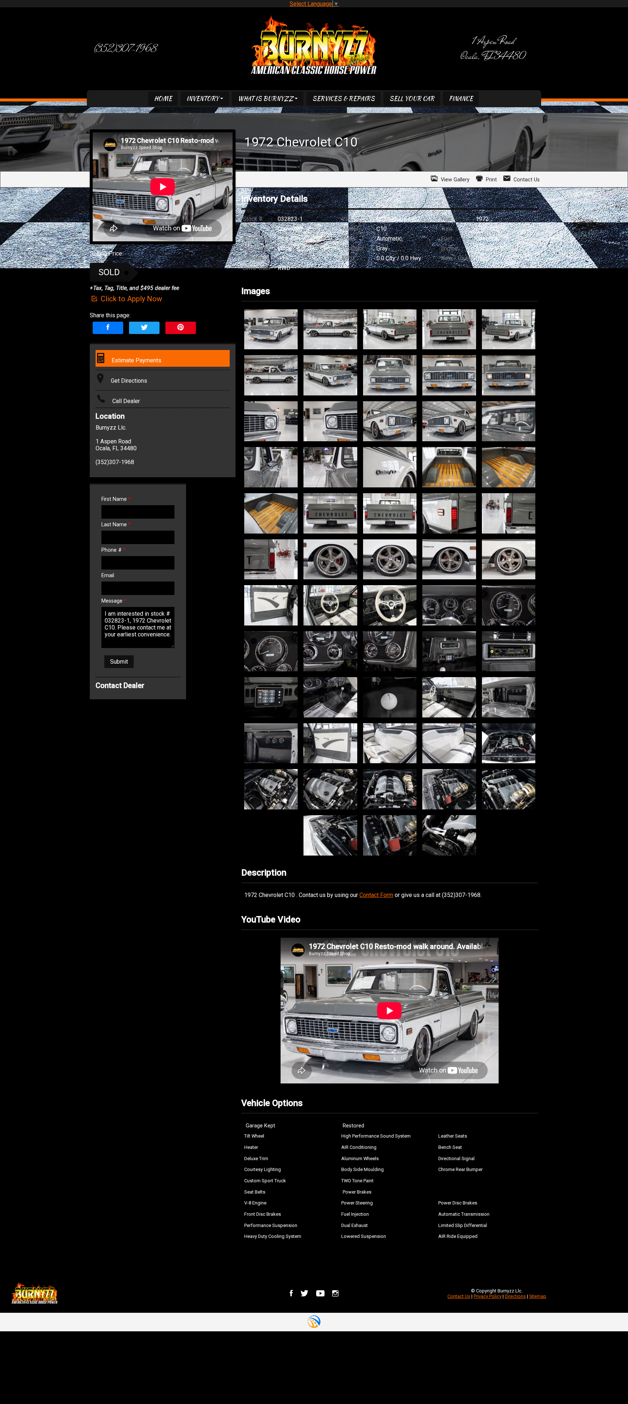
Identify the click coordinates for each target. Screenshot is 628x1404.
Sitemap (537, 1296)
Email (107, 575)
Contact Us (458, 1296)
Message (113, 601)
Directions (515, 1296)
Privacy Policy (488, 1296)
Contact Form (376, 895)
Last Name (116, 525)
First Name (116, 499)
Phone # (113, 550)
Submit (119, 661)
